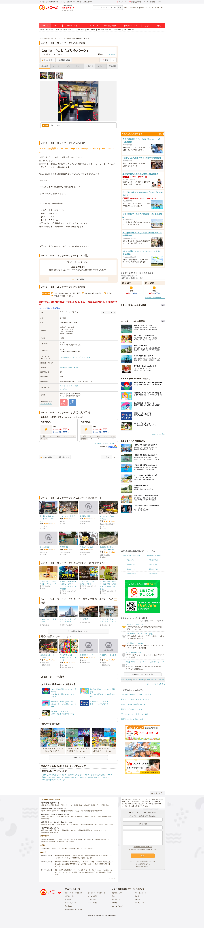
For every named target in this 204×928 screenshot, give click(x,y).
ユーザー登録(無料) (150, 2)
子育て (147, 26)
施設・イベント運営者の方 (73, 893)
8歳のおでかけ (131, 574)
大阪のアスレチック (89, 816)
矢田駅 (70, 367)
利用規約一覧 (69, 896)
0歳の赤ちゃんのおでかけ (131, 555)
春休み (126, 7)
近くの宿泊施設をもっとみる (78, 631)
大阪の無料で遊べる (63, 816)
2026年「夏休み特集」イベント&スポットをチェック (58, 839)
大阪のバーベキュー (67, 805)
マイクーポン (123, 2)
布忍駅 (76, 367)
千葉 (69, 30)
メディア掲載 (92, 903)
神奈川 (65, 30)
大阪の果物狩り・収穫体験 (49, 832)
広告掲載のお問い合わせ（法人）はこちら (142, 849)
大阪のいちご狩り (99, 830)
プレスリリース (140, 903)
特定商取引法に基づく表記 (73, 909)
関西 (99, 30)
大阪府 (141, 680)
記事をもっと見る (78, 757)
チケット (56, 66)
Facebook (68, 906)
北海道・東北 (44, 30)
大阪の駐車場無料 (76, 816)
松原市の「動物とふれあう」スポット (135, 699)
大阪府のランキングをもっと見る (142, 674)
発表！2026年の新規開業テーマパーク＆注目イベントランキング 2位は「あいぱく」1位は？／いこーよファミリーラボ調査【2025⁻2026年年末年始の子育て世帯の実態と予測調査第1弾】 (84, 872)
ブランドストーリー (141, 893)
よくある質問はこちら (143, 864)
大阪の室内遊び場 (62, 824)
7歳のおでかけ (154, 569)
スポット (45, 26)
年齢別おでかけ (110, 26)
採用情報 (114, 903)
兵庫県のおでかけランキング (75, 777)
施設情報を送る (64, 60)
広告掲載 (68, 899)
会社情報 (137, 899)
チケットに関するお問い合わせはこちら (142, 861)
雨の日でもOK (134, 7)
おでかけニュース (130, 26)
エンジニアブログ (117, 906)
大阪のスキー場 (59, 830)
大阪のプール (96, 805)
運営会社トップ (117, 893)
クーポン (67, 66)
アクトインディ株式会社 (136, 889)
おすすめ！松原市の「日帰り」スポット (136, 694)
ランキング (94, 26)
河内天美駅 (63, 367)
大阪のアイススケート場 (73, 830)
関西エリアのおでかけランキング (54, 775)
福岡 (133, 30)
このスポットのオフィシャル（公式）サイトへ (75, 357)
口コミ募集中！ (109, 54)
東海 (78, 30)
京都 (106, 30)
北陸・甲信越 (91, 30)
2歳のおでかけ (131, 560)
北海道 (51, 30)
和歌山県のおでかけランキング (53, 780)
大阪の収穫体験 (86, 811)
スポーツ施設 (73, 386)
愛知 (82, 30)
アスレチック (64, 386)
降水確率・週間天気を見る (105, 443)
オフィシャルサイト (108, 312)
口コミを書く (49, 60)
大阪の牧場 (87, 805)
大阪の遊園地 (45, 805)
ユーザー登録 (45, 849)
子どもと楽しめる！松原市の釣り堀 (134, 714)
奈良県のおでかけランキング (98, 777)
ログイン (161, 2)
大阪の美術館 (99, 824)
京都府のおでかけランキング (101, 775)
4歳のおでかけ (131, 564)
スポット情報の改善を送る (49, 308)
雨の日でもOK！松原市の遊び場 (133, 704)
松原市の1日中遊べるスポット (132, 709)
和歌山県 (161, 680)
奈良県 (153, 680)
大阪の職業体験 (97, 811)
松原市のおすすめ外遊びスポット (133, 719)
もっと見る (111, 878)
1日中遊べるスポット (158, 7)
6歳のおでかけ (131, 569)
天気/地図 (112, 66)
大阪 (102, 30)
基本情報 (44, 66)
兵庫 (110, 30)
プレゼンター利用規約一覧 (96, 893)
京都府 (134, 680)
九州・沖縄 (127, 30)
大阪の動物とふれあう (72, 811)
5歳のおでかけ (154, 564)
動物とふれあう (145, 7)
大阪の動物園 (55, 805)
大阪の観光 (105, 805)
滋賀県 (128, 680)
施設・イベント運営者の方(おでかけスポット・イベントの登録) (72, 849)
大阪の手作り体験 (58, 811)
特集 (159, 26)
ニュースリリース (70, 903)
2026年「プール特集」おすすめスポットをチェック (93, 839)
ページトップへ (158, 793)
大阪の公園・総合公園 (105, 816)
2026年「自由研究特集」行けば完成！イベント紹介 (57, 842)
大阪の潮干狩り (87, 830)
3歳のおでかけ (154, 560)
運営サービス (116, 899)
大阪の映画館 (73, 824)
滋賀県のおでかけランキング (78, 775)
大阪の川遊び (45, 819)
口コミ (78, 66)
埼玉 (73, 30)
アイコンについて (46, 404)
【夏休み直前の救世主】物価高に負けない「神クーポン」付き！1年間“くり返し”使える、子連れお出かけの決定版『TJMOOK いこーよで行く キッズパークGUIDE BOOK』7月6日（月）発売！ (84, 864)
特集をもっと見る (158, 434)
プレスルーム (92, 899)
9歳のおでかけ (154, 574)
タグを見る (63, 389)
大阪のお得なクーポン (48, 816)
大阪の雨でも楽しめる (48, 824)
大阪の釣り (78, 805)
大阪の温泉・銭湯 (46, 830)
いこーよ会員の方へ (142, 867)
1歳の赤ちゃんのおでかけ (154, 555)
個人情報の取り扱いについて (143, 847)
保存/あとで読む (136, 2)
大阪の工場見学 (46, 811)
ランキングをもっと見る (156, 684)
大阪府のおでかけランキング (52, 777)
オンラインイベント (74, 26)
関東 (57, 30)
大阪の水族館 (109, 824)
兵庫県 (147, 680)
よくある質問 (92, 896)
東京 (61, 30)
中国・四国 (117, 30)
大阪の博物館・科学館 (86, 824)
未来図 (137, 896)
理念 (113, 896)
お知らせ (89, 66)
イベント (56, 26)
